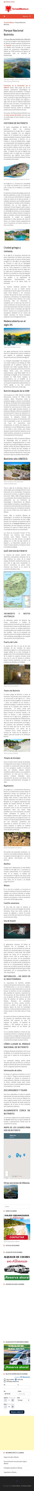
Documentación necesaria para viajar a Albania (15, 1462)
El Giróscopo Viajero (26, 1486)
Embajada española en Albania (13, 1468)
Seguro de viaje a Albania (11, 1457)
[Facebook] (29, 16)
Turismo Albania (16, 1486)
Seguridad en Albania (10, 1472)
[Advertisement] (17, 1433)
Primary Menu (10, 2)
